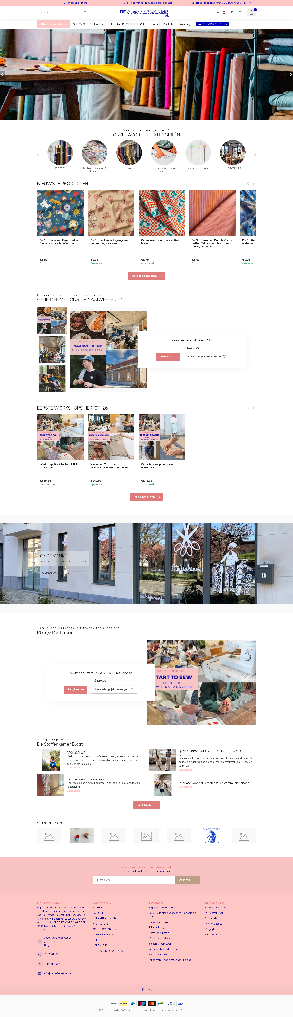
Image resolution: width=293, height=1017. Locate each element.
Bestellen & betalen (159, 933)
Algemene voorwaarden (162, 907)
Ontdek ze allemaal (144, 275)
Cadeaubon (97, 24)
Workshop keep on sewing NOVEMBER (157, 466)
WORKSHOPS (100, 923)
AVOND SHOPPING (159, 954)
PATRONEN (99, 913)
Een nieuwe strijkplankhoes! (85, 779)
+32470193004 (52, 954)
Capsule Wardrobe (162, 24)
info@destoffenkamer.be (57, 973)
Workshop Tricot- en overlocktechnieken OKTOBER (109, 466)
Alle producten (213, 934)
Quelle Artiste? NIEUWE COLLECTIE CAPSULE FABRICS (212, 753)
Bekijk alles (144, 805)
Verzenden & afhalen (160, 938)
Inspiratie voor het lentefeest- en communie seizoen (214, 783)
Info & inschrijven (144, 497)
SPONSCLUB (76, 753)
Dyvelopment (187, 1010)
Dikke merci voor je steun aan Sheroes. (170, 960)
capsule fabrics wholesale (163, 949)
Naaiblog (185, 24)
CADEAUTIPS (100, 945)
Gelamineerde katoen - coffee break (160, 242)
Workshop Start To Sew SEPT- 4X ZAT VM (59, 466)
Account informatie (215, 907)
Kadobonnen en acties (161, 922)
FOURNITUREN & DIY (104, 918)
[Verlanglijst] (240, 12)
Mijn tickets (211, 918)
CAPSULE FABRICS (103, 934)
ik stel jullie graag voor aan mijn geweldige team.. (172, 915)
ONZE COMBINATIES (104, 929)
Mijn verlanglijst (213, 923)
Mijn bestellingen (214, 913)
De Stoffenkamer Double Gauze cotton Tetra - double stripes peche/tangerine (212, 243)
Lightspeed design (169, 1010)
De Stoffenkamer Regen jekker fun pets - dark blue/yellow (59, 242)
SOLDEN (97, 940)
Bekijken (165, 356)
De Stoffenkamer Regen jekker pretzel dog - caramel (109, 242)
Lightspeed (152, 1010)
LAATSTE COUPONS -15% (212, 24)
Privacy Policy (156, 927)
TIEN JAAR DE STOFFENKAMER (127, 24)
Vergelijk (209, 929)
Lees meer (73, 767)
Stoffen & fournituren (160, 943)
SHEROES (79, 24)
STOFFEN (98, 907)
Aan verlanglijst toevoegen (204, 356)
